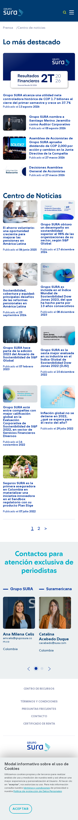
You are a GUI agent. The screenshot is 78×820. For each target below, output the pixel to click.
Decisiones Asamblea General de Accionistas (47, 169)
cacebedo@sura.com (52, 643)
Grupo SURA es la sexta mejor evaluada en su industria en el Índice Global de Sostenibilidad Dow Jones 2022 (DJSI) (57, 358)
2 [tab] (43, 670)
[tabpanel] (21, 618)
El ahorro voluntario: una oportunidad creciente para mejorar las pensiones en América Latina (19, 235)
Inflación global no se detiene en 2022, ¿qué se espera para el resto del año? (57, 417)
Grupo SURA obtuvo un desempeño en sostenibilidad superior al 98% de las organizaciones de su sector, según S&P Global (57, 234)
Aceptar (21, 808)
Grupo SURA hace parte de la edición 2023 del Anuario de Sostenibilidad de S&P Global (20, 354)
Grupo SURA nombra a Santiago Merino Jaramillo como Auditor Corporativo (49, 120)
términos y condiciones (37, 788)
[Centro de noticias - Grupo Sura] (13, 12)
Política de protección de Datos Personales (37, 791)
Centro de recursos (39, 688)
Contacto (39, 716)
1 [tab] (37, 670)
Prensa (8, 27)
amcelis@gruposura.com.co (17, 640)
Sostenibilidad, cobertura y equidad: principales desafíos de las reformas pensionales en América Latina (19, 298)
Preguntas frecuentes (39, 709)
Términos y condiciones (39, 701)
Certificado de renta (39, 723)
